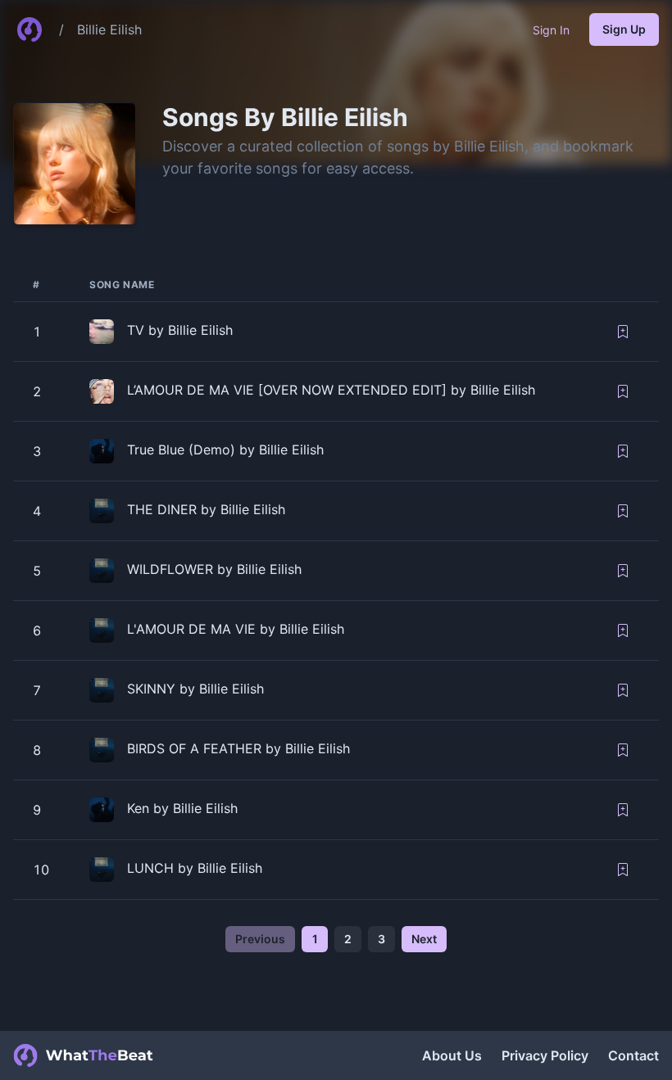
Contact (633, 1055)
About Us (452, 1055)
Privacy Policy (545, 1055)
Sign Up (624, 29)
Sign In (551, 30)
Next (424, 939)
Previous (260, 939)
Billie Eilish (109, 29)
